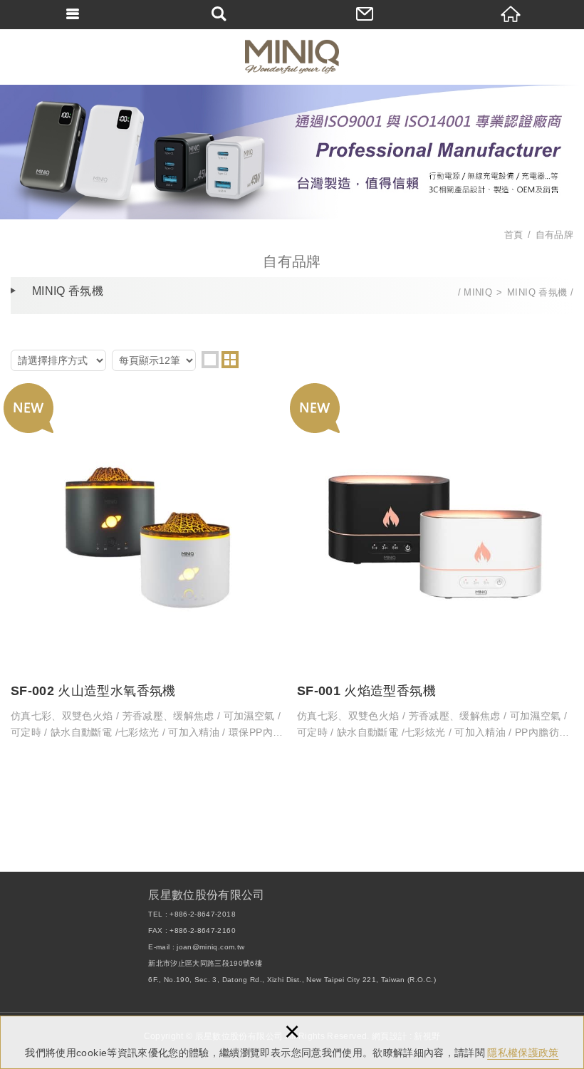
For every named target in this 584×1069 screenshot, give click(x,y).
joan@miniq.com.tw (210, 947)
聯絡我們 (365, 14)
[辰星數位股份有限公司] (292, 56)
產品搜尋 (219, 14)
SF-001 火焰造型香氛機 (435, 568)
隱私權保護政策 (522, 1052)
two (230, 359)
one (210, 359)
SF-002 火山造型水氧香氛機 (149, 568)
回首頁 (511, 14)
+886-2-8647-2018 (203, 914)
